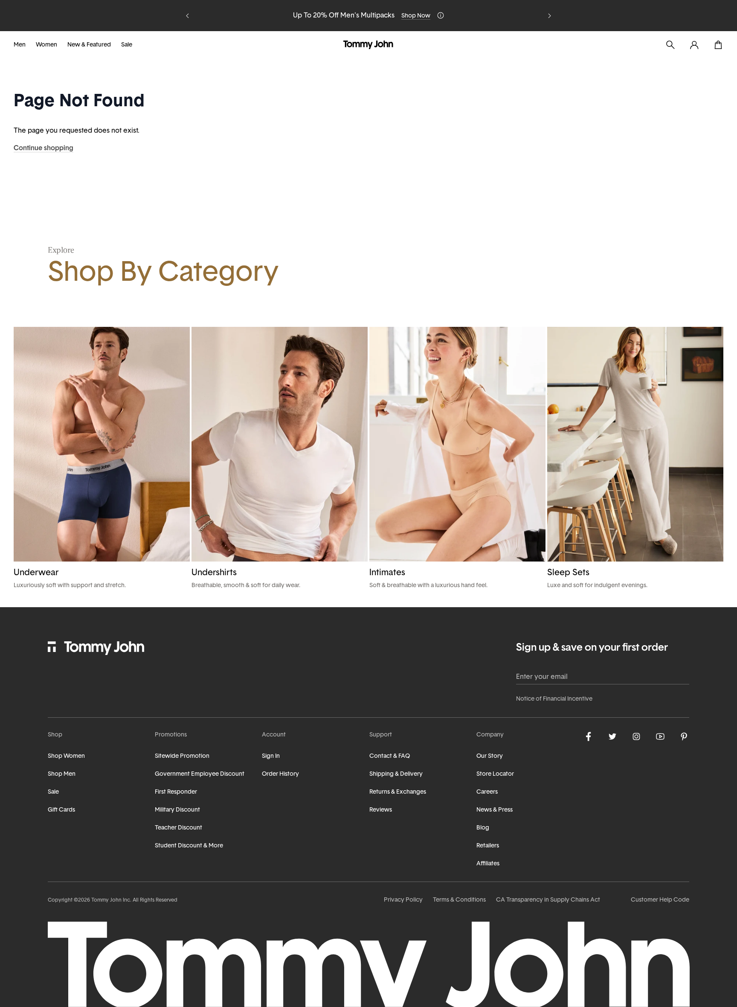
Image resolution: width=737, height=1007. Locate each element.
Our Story (489, 756)
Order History (280, 774)
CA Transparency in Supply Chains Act (548, 900)
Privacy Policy (403, 900)
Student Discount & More (189, 846)
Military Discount (177, 810)
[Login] (694, 45)
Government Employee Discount (199, 774)
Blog (482, 828)
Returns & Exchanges (397, 792)
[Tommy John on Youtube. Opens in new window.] (660, 736)
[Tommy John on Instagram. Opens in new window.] (636, 736)
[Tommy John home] (368, 45)
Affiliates (487, 864)
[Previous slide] (187, 15)
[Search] (670, 45)
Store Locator (495, 774)
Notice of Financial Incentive (554, 699)
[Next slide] (549, 15)
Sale (126, 45)
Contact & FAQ (389, 756)
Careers (487, 792)
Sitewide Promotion (182, 756)
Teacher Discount (178, 828)
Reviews (380, 810)
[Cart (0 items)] (718, 45)
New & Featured (89, 45)
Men (20, 45)
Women (46, 45)
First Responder (176, 792)
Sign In (271, 756)
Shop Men (61, 774)
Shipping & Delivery (396, 774)
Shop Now (415, 16)
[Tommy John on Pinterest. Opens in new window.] (684, 736)
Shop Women (66, 756)
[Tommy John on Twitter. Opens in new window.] (612, 736)
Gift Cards (61, 810)
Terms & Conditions (459, 900)
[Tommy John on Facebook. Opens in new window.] (588, 736)
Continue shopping (43, 148)
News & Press (494, 810)
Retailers (487, 846)
